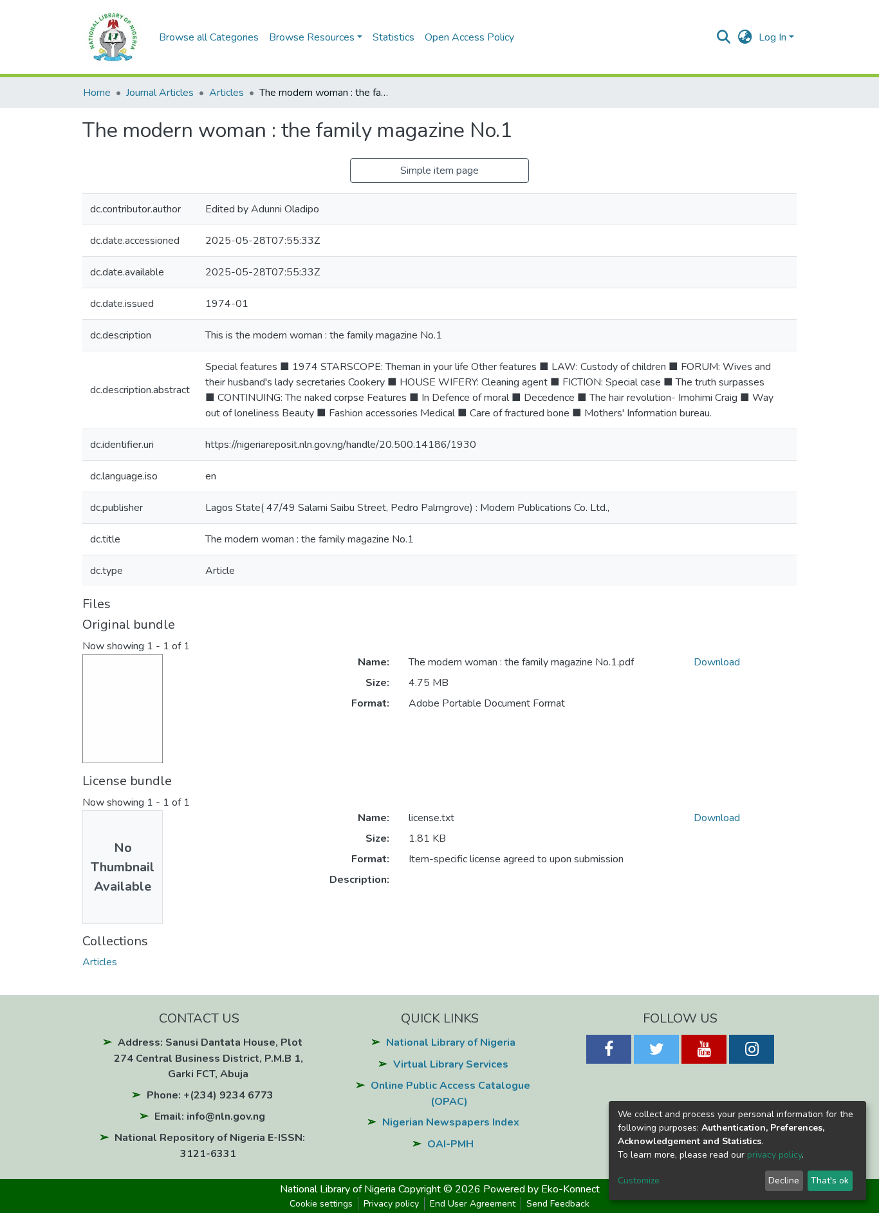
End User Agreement (472, 1204)
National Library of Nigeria (450, 1042)
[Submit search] (723, 37)
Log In (772, 37)
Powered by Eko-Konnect (541, 1189)
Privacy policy (391, 1204)
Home (97, 93)
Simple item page (439, 170)
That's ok (830, 1180)
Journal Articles (160, 93)
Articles (226, 93)
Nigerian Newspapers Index (450, 1122)
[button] (745, 37)
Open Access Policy (469, 37)
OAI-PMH (450, 1144)
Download (717, 662)
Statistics (393, 37)
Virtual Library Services (450, 1064)
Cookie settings (321, 1204)
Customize (639, 1180)
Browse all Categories (209, 37)
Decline (783, 1180)
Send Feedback (557, 1204)
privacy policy (774, 1155)
